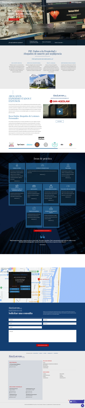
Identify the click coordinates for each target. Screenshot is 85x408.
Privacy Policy (35, 404)
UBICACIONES (19, 5)
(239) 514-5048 (13, 392)
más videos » (59, 121)
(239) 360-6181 (29, 391)
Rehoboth (56, 353)
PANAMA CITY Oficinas (14, 291)
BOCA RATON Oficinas (14, 286)
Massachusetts (63, 377)
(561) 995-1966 (13, 366)
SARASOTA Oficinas (25, 286)
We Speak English (58, 3)
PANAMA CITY (50, 353)
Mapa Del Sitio (45, 366)
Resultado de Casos (26, 5)
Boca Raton (62, 373)
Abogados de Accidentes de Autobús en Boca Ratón (50, 365)
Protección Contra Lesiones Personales (34, 42)
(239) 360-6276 (13, 391)
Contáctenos (45, 367)
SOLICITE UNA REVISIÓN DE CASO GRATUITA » (42, 230)
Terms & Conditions (39, 404)
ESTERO (45, 353)
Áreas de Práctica (12, 5)
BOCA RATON (35, 353)
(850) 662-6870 (13, 397)
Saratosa (61, 376)
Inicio (44, 362)
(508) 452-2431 (29, 397)
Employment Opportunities (56, 404)
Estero (44, 376)
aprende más (16, 181)
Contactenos (43, 5)
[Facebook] (68, 400)
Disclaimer (44, 404)
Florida (44, 373)
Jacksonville (45, 377)
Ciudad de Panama (46, 375)
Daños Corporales (59, 42)
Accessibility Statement (49, 404)
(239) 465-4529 (29, 392)
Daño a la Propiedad (46, 41)
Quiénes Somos (4, 5)
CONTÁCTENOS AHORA (14, 19)
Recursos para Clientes (35, 5)
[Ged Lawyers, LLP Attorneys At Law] (8, 2)
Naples (40, 353)
